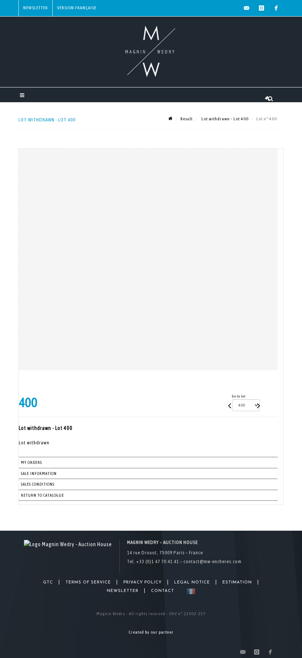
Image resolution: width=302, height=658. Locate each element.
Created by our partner (151, 632)
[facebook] (276, 8)
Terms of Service (88, 583)
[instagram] (261, 8)
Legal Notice (192, 583)
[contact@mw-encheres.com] (246, 8)
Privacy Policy (142, 583)
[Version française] (189, 591)
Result (186, 118)
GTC (48, 583)
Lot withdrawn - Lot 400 (224, 118)
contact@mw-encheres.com (212, 561)
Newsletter (35, 7)
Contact (162, 591)
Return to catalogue (42, 495)
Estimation (237, 583)
